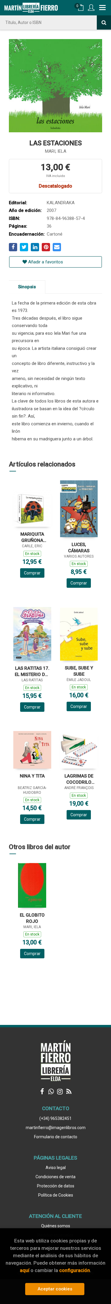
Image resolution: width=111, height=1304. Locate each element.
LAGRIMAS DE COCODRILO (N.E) (79, 779)
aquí (24, 1270)
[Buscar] (104, 22)
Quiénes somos (55, 1225)
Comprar (32, 573)
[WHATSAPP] (51, 1091)
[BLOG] (69, 1091)
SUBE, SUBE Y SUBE (79, 671)
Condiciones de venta (55, 1176)
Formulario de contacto (55, 1136)
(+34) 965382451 (55, 1118)
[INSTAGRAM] (60, 1091)
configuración (74, 1270)
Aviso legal (56, 1167)
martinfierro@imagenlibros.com (56, 1127)
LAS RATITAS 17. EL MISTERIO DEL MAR (32, 671)
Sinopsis (27, 286)
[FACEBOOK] (42, 1091)
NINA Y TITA (32, 776)
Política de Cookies (55, 1195)
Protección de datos (55, 1186)
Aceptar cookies (55, 1289)
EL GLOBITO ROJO (32, 918)
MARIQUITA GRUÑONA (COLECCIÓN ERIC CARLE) (32, 537)
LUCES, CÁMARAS (78, 547)
